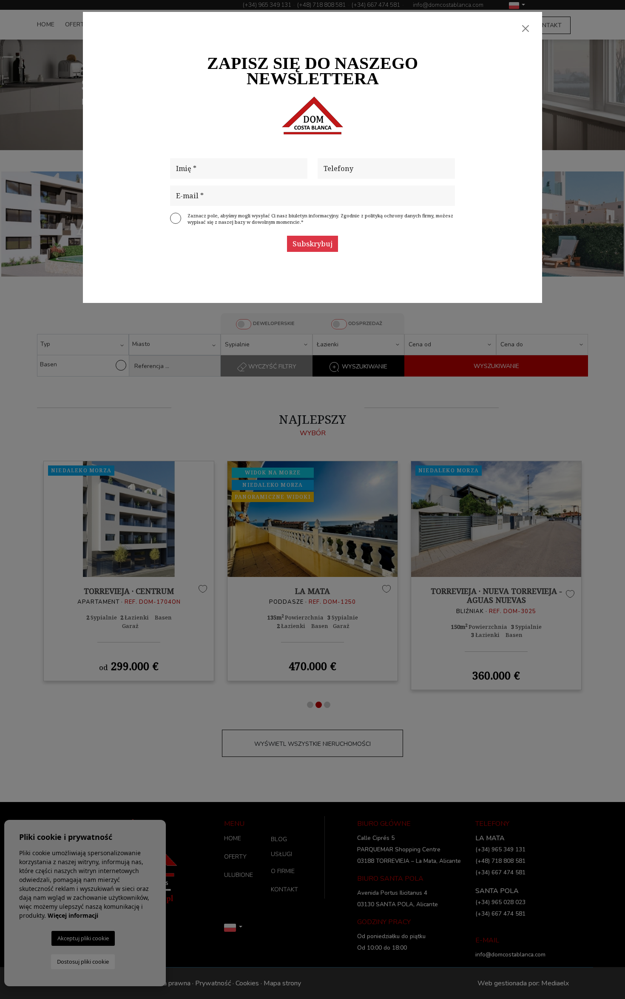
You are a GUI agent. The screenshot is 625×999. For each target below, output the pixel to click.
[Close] (525, 28)
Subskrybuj (312, 243)
